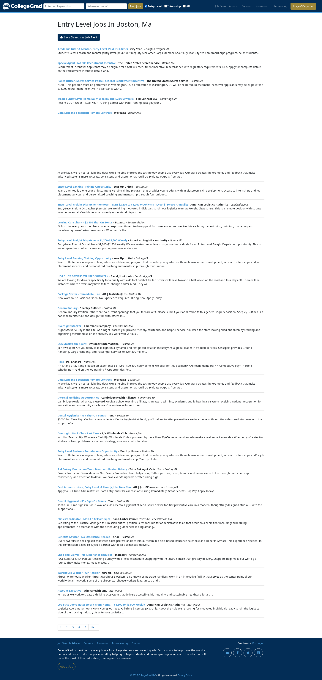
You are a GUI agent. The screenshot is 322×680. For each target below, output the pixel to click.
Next (94, 627)
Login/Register (303, 6)
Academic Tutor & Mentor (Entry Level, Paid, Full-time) (93, 49)
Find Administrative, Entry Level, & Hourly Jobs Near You (94, 487)
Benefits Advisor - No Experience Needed (84, 537)
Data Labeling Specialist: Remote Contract (85, 113)
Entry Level (155, 6)
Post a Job (258, 643)
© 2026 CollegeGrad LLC (143, 675)
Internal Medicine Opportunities (78, 397)
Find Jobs (135, 6)
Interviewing (280, 6)
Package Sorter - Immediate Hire (79, 294)
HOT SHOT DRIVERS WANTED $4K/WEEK (83, 276)
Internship (174, 6)
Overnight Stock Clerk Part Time (78, 433)
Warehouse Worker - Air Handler (79, 572)
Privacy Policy (185, 675)
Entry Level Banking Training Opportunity (84, 186)
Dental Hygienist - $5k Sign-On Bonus (82, 415)
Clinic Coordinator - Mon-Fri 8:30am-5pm (84, 519)
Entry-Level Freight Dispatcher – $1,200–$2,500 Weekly (92, 240)
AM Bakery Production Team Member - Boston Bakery (92, 469)
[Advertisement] (161, 143)
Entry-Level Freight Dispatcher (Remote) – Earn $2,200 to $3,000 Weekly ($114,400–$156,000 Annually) (123, 204)
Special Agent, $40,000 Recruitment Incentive (87, 63)
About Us (66, 667)
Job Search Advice (226, 6)
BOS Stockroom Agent (72, 344)
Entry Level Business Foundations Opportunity (88, 451)
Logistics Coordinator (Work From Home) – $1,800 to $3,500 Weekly (101, 604)
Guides (136, 643)
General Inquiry (68, 308)
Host (61, 361)
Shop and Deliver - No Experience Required (85, 555)
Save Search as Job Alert (80, 37)
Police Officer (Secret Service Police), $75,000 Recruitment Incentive (101, 81)
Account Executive (69, 590)
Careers (246, 6)
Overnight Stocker (69, 326)
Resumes (261, 6)
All (188, 6)
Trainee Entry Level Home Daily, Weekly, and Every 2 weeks (96, 99)
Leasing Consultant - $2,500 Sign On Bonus (85, 222)
